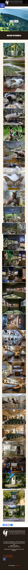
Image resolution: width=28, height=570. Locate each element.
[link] (2, 5)
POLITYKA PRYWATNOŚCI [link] (9, 555)
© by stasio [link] (18, 565)
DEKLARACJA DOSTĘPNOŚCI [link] (9, 557)
